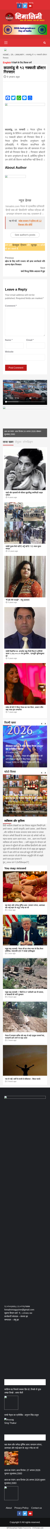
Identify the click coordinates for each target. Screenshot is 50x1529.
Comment (11, 306)
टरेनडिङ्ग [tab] (28, 441)
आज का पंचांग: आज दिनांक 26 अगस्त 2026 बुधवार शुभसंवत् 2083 (24, 1481)
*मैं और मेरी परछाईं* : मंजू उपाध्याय (17, 600)
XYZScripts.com (37, 1528)
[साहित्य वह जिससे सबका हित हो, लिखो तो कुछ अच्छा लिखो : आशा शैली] (11, 1403)
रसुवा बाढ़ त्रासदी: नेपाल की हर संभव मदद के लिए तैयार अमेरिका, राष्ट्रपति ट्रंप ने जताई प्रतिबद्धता (24, 949)
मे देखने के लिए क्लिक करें (17, 62)
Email (30, 340)
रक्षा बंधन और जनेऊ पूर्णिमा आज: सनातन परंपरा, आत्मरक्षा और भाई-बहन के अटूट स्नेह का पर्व (25, 906)
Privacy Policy (21, 1508)
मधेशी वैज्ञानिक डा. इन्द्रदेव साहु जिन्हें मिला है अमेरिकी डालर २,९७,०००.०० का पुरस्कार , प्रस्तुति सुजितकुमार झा (25, 653)
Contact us (36, 1508)
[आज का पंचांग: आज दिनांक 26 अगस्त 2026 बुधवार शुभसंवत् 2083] (11, 1493)
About (9, 1508)
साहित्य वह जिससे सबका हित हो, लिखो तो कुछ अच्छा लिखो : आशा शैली (22, 1391)
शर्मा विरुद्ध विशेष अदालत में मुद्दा (33, 269)
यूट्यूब (34, 245)
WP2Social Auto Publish (14, 1528)
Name (8, 340)
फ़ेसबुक (15, 245)
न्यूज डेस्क (25, 200)
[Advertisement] (25, 1353)
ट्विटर (24, 245)
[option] (25, 421)
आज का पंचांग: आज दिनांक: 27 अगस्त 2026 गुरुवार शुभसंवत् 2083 (22, 1472)
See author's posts (25, 234)
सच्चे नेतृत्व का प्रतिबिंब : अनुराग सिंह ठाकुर (21, 1415)
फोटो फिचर (10, 771)
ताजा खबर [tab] (8, 441)
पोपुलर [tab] (18, 441)
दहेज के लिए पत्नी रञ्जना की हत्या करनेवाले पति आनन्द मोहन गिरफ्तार (25, 261)
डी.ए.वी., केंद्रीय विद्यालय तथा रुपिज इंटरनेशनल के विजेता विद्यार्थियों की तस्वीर (24, 797)
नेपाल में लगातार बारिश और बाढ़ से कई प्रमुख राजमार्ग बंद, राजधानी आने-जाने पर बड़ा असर (25, 1036)
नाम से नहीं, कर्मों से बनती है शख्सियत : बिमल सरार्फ (22, 1079)
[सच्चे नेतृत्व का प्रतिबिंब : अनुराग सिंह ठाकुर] (11, 1425)
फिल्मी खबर (10, 722)
